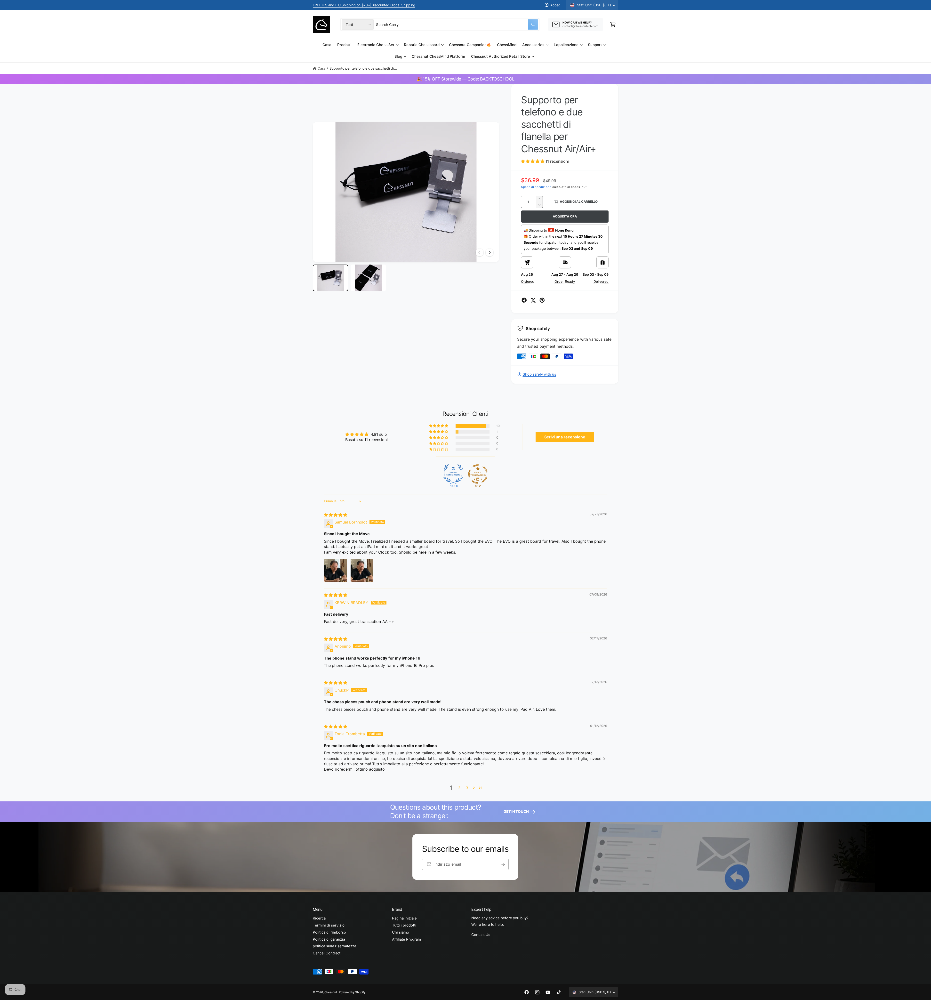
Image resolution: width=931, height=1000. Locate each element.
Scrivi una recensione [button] (564, 437)
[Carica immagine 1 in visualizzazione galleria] (330, 278)
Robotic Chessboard (422, 44)
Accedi (555, 5)
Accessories (533, 44)
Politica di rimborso (329, 932)
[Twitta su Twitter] (533, 300)
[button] (613, 24)
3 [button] (467, 787)
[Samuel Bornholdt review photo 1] (335, 570)
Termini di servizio (329, 925)
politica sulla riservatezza (334, 946)
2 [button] (459, 787)
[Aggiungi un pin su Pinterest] (542, 300)
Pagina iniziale (404, 918)
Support (595, 44)
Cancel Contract (326, 953)
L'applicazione (566, 44)
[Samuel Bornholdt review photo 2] (362, 570)
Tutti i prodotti (404, 925)
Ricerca (319, 918)
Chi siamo (400, 932)
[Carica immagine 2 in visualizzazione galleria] (368, 278)
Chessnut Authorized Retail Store (500, 56)
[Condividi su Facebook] (524, 300)
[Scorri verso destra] (489, 252)
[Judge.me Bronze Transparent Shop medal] (478, 474)
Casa (322, 68)
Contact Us (480, 934)
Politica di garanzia (329, 939)
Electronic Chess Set (375, 44)
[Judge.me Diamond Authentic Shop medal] (453, 474)
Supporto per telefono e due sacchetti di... (363, 68)
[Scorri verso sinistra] (479, 252)
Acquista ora (565, 216)
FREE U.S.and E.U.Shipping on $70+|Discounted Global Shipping (364, 5)
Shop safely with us (539, 374)
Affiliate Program (406, 939)
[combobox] (457, 24)
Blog (398, 56)
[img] (335, 514)
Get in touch (516, 811)
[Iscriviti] (503, 864)
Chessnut (330, 992)
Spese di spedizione (536, 187)
